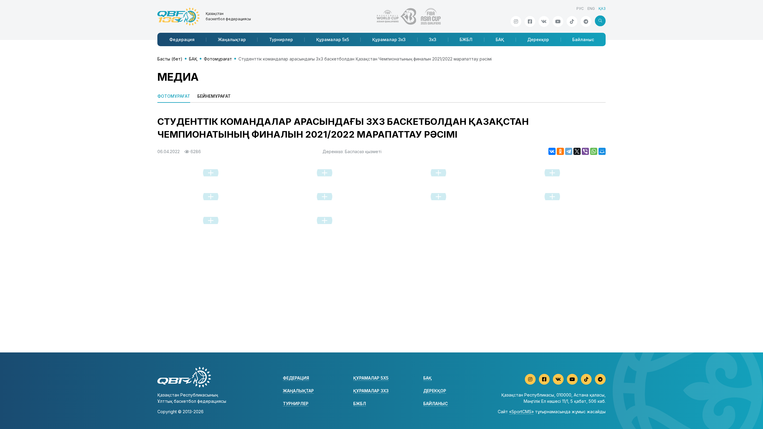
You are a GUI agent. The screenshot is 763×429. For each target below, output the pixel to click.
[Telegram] (568, 151)
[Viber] (585, 151)
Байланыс (583, 39)
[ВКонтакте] (552, 151)
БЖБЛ (466, 39)
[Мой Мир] (602, 151)
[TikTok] (572, 21)
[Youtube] (558, 21)
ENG (591, 8)
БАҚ (500, 39)
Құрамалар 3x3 (389, 39)
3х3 (432, 39)
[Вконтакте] (544, 21)
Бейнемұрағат (214, 96)
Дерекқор (538, 39)
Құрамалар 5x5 (332, 39)
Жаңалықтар (232, 39)
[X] (577, 151)
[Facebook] (530, 21)
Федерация (182, 39)
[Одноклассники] (560, 151)
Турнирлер (281, 39)
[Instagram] (516, 21)
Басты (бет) (169, 58)
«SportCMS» (521, 411)
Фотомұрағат (218, 58)
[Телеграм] (586, 21)
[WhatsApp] (593, 151)
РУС (580, 8)
